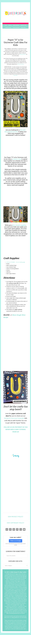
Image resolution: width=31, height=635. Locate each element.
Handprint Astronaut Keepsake (14, 418)
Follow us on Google (15, 540)
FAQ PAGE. (15, 75)
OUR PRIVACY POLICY (15, 517)
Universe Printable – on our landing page (15, 262)
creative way (16, 159)
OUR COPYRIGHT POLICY (15, 523)
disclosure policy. (21, 64)
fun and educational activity (15, 131)
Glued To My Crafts (15, 13)
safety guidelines (23, 54)
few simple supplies (19, 225)
